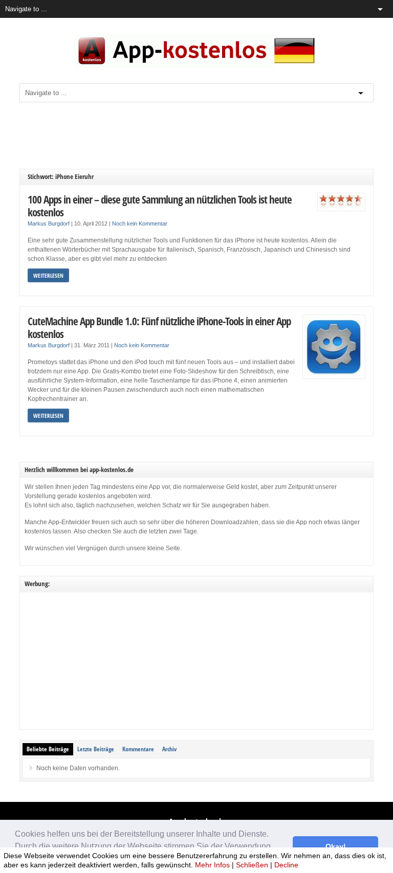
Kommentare (138, 749)
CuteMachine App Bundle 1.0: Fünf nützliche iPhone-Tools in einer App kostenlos (159, 328)
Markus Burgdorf (49, 223)
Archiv (169, 749)
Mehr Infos (212, 865)
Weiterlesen (48, 275)
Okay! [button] (335, 846)
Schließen (252, 865)
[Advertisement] (205, 136)
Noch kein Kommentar (139, 223)
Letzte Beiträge (95, 749)
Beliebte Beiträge (48, 749)
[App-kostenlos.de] (196, 66)
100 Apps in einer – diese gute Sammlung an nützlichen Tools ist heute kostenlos (160, 206)
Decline (286, 865)
